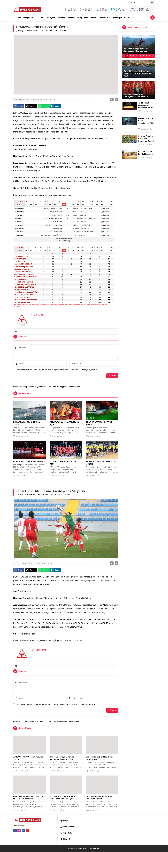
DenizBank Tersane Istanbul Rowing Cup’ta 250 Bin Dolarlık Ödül (137, 73)
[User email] (16, 331)
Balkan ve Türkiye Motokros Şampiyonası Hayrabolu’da (62, 758)
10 (153, 56)
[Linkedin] (23, 830)
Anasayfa (21, 31)
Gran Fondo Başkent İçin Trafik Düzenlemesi (137, 49)
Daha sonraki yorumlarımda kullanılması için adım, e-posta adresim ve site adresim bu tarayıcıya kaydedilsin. (56, 370)
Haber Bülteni (31, 495)
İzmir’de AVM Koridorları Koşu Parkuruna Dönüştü (99, 797)
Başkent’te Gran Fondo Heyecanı (145, 152)
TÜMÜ (146, 27)
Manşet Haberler (32, 31)
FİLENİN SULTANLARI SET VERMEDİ (29, 461)
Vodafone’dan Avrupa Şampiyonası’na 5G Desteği (135, 95)
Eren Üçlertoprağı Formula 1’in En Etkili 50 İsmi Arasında (28, 797)
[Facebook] (15, 830)
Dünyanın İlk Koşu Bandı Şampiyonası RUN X (146, 122)
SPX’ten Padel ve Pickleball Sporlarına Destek (146, 138)
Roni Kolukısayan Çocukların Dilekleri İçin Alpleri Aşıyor (62, 797)
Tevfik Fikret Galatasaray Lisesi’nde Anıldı (145, 105)
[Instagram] (19, 830)
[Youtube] (27, 830)
